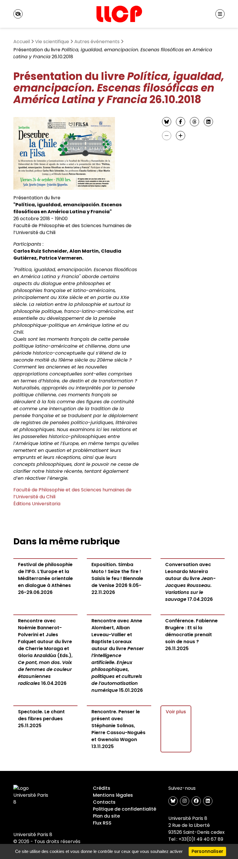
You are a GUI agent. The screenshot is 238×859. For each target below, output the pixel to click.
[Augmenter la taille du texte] (180, 135)
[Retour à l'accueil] (119, 14)
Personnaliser (207, 851)
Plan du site (106, 816)
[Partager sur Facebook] (180, 121)
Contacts (104, 802)
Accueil (21, 41)
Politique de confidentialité (124, 809)
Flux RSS (102, 823)
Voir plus (176, 711)
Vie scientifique (52, 41)
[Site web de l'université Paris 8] (32, 795)
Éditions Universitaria (36, 503)
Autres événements (97, 41)
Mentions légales (113, 795)
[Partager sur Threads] (194, 121)
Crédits (101, 788)
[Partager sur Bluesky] (166, 121)
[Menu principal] (220, 14)
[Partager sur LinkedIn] (208, 121)
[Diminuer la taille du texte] (166, 135)
